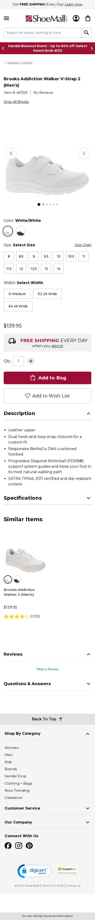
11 (83, 256)
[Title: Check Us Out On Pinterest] (29, 845)
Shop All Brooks (16, 102)
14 (58, 269)
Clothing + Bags (18, 783)
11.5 (9, 269)
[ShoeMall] (46, 18)
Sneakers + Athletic (20, 62)
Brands (11, 769)
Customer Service (22, 808)
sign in (57, 346)
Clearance (13, 797)
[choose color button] (8, 231)
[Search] (86, 33)
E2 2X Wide (47, 294)
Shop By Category (23, 733)
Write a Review (48, 669)
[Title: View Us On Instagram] (18, 845)
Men (9, 755)
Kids (8, 762)
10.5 (71, 256)
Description (19, 413)
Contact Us (73, 885)
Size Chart (83, 245)
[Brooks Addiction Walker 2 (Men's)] (25, 553)
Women (12, 748)
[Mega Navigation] (6, 18)
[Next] (84, 153)
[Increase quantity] (31, 361)
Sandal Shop (16, 776)
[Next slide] (90, 48)
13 (46, 269)
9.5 (46, 256)
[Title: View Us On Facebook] (8, 845)
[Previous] (11, 153)
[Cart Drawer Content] (87, 18)
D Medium (17, 294)
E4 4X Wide (18, 306)
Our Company (18, 822)
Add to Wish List (51, 396)
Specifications (23, 498)
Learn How (73, 4)
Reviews (13, 654)
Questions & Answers (27, 683)
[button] (35, 871)
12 (21, 269)
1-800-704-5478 (52, 885)
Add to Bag (52, 378)
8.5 (21, 256)
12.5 (34, 269)
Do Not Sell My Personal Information (47, 916)
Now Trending (17, 790)
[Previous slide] (4, 48)
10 (58, 256)
